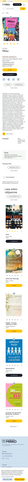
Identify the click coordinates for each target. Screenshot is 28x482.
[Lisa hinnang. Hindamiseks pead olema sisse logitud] (11, 44)
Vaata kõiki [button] (13, 426)
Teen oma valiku (7, 479)
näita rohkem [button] (14, 88)
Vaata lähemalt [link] (8, 157)
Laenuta (10, 69)
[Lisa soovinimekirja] (21, 231)
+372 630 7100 (8, 456)
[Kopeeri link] (13, 79)
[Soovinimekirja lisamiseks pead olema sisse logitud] (3, 79)
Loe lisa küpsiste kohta (7, 476)
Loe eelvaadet (9, 74)
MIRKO (4, 1)
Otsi (23, 8)
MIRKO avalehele (7, 467)
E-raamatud (10, 1)
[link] (9, 56)
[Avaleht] (6, 4)
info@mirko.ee (8, 453)
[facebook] (18, 79)
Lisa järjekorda (14, 241)
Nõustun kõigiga (19, 479)
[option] (8, 84)
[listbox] (14, 85)
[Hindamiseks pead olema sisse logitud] (8, 79)
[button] (7, 133)
